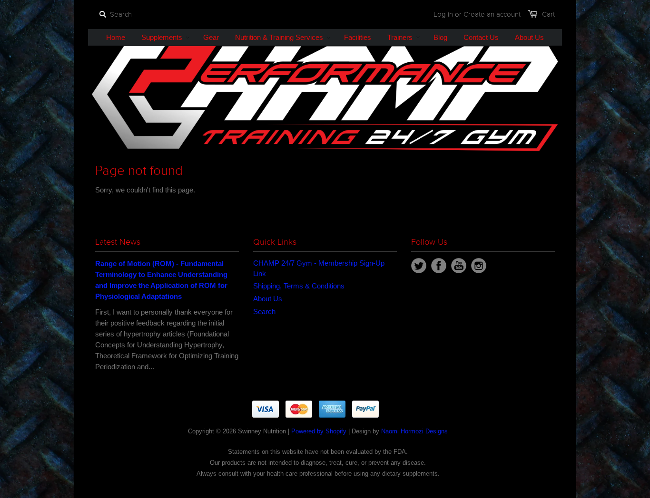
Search (264, 311)
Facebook (438, 265)
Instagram (478, 265)
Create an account (492, 14)
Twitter (418, 265)
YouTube (458, 265)
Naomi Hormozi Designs (414, 431)
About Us (267, 299)
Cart (548, 14)
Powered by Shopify (318, 431)
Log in (443, 14)
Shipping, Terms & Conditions (299, 286)
